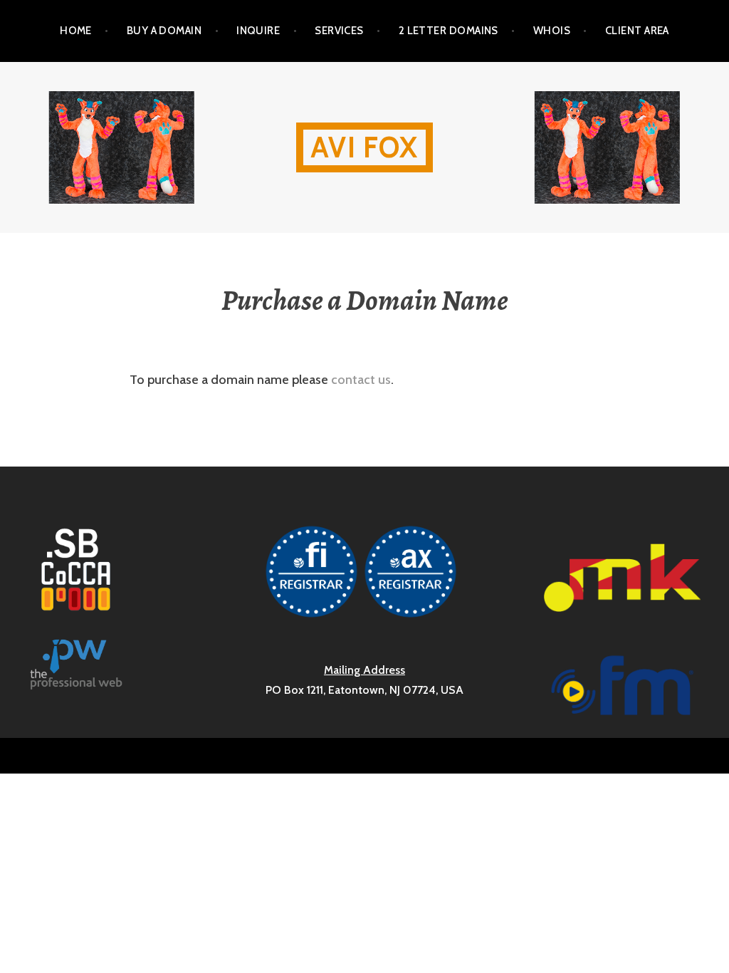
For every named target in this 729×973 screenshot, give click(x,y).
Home (76, 30)
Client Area (637, 30)
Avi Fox (364, 147)
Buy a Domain (164, 30)
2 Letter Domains (448, 30)
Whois (551, 30)
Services (339, 30)
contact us (361, 379)
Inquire (258, 30)
